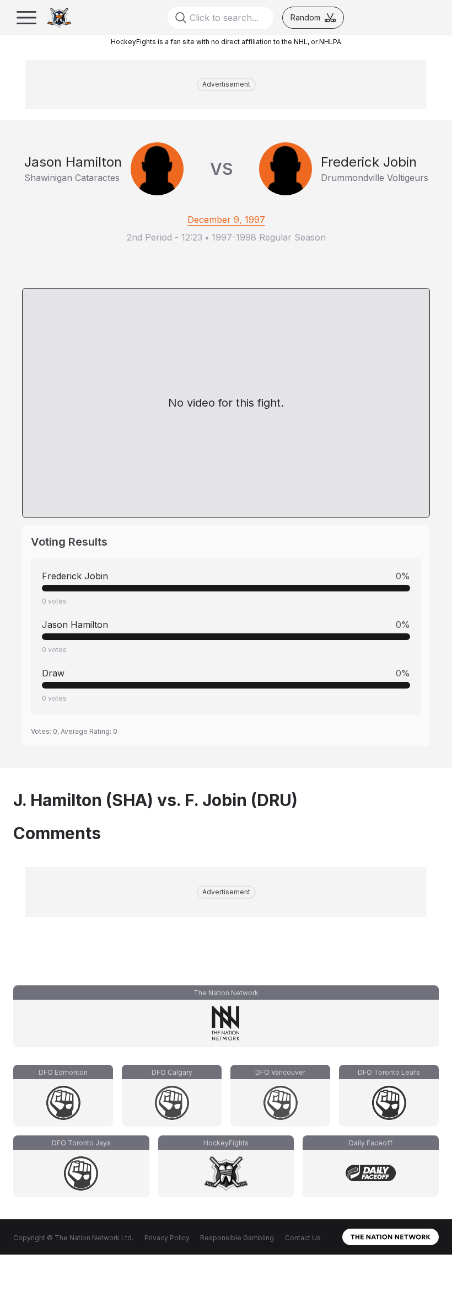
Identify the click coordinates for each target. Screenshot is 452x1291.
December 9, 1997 (226, 219)
